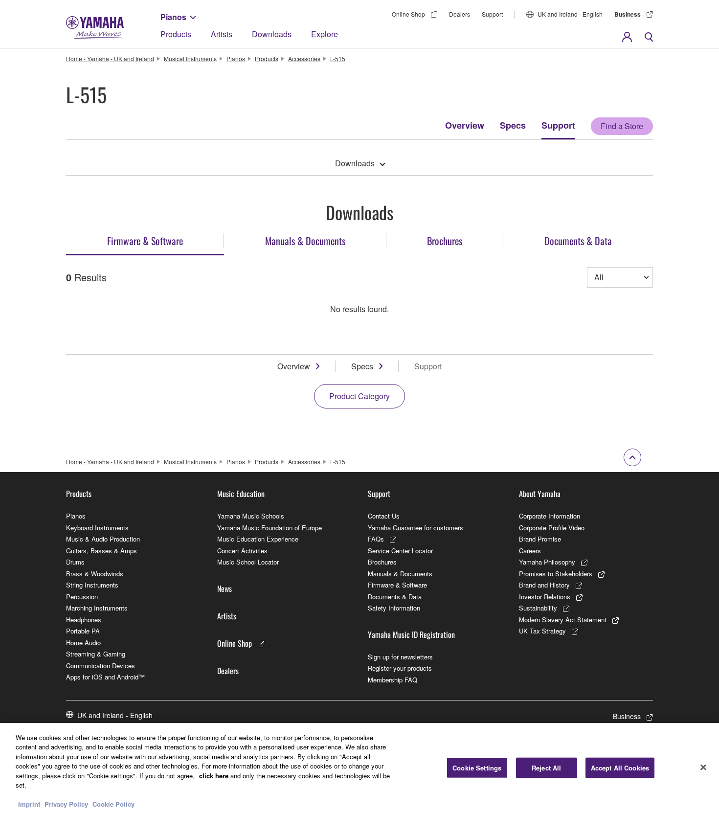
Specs (513, 125)
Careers (530, 550)
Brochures (382, 561)
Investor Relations (544, 596)
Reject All (546, 767)
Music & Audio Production (103, 538)
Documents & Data (395, 596)
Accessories (304, 58)
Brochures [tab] (444, 240)
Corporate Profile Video (551, 527)
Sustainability (538, 607)
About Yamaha (540, 493)
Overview (464, 125)
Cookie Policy (113, 804)
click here (213, 775)
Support (492, 14)
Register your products (400, 668)
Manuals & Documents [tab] (305, 240)
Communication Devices (100, 665)
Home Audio (83, 642)
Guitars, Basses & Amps (101, 550)
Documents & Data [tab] (578, 240)
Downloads (272, 34)
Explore (324, 34)
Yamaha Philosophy (547, 561)
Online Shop (408, 14)
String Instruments (92, 584)
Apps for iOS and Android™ (105, 676)
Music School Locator (248, 561)
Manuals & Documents (400, 573)
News (224, 588)
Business (627, 14)
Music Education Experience (257, 538)
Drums (75, 561)
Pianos (173, 17)
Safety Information (394, 607)
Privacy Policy (66, 804)
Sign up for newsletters (400, 656)
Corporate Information (549, 515)
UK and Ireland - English (570, 14)
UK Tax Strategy (542, 630)
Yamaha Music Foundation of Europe (269, 527)
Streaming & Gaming (95, 653)
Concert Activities (242, 550)
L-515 (337, 58)
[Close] (703, 767)
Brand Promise (540, 538)
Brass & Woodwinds (94, 573)
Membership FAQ (392, 679)
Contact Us (384, 515)
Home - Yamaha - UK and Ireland (110, 58)
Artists (221, 34)
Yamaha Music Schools (250, 515)
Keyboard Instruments (97, 527)
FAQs (376, 538)
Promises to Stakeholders (555, 573)
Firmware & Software (397, 584)
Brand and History (544, 584)
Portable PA (83, 630)
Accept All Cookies (620, 767)
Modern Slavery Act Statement (563, 619)
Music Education (241, 493)
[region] (359, 768)
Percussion (82, 596)
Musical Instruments (190, 58)
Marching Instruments (97, 607)
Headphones (83, 619)
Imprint (29, 804)
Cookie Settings (476, 767)
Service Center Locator (400, 550)
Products (175, 34)
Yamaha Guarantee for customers (415, 527)
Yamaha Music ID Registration (411, 634)
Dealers (459, 14)
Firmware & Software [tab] (145, 240)
